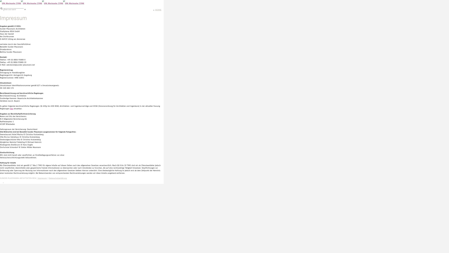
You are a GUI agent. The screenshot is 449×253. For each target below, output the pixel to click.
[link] (25, 9)
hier (11, 109)
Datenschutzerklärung (58, 178)
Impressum (42, 178)
